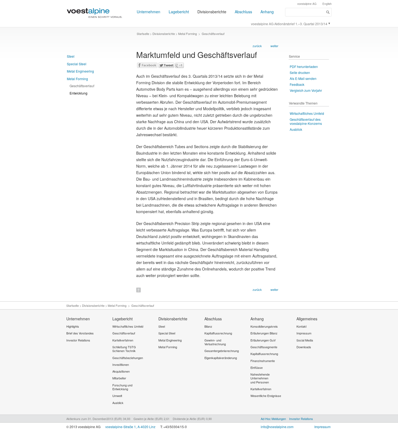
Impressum (322, 426)
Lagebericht (179, 11)
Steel (70, 56)
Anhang (267, 11)
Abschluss (243, 11)
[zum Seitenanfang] (138, 288)
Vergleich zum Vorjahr (306, 90)
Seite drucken (300, 72)
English (327, 4)
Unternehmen (148, 11)
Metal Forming (77, 78)
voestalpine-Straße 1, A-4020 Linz (130, 426)
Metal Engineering (80, 71)
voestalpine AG (307, 4)
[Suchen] (328, 12)
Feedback (297, 84)
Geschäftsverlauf (82, 85)
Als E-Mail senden (303, 78)
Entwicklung (78, 93)
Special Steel (76, 63)
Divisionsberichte (211, 11)
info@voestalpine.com (277, 426)
